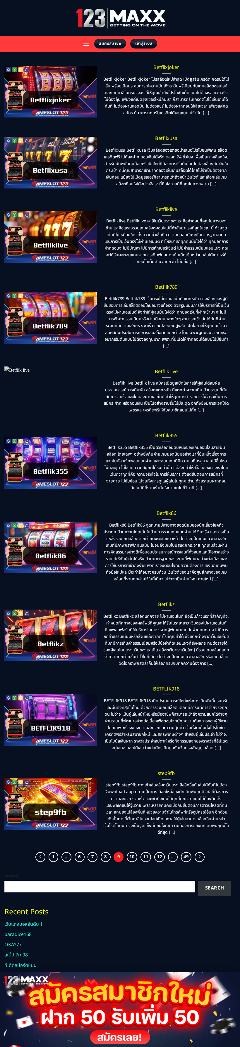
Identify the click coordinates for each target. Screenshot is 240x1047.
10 (132, 857)
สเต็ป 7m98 (16, 954)
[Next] (200, 857)
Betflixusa (166, 138)
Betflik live (166, 371)
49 (186, 857)
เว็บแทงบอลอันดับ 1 (23, 924)
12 (159, 857)
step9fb (166, 773)
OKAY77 (13, 944)
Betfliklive (166, 209)
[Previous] (40, 857)
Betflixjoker (166, 67)
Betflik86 (166, 513)
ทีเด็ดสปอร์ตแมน (20, 965)
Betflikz (166, 604)
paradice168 (18, 934)
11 (145, 857)
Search (11, 876)
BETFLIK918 (166, 689)
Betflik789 (166, 287)
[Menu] (86, 44)
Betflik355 (166, 435)
